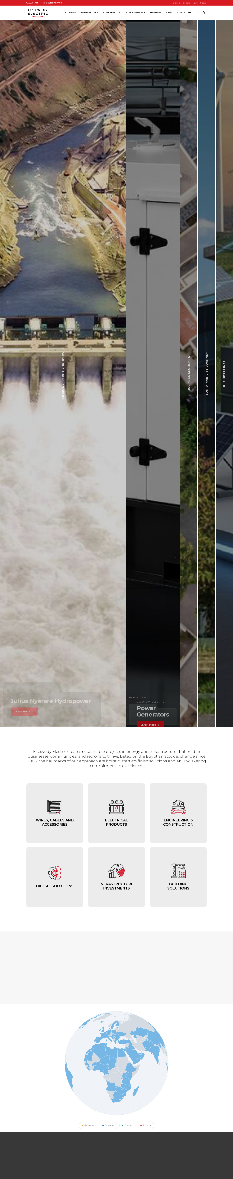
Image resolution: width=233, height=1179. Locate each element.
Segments (155, 12)
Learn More (75, 709)
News (195, 3)
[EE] (38, 12)
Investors (176, 3)
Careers (186, 3)
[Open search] (204, 12)
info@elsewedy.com (53, 3)
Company (70, 12)
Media (203, 3)
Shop (169, 12)
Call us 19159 (32, 3)
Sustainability (111, 12)
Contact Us (184, 12)
